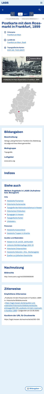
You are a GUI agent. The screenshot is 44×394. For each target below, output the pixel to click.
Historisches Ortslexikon (16, 211)
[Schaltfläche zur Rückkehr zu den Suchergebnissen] (3, 10)
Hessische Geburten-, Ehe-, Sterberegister (23, 252)
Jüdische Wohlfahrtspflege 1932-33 (20, 245)
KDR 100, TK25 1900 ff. (16, 50)
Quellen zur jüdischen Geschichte (19, 255)
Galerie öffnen (35, 59)
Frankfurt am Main (14, 35)
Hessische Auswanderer (16, 230)
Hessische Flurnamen (15, 201)
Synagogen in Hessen (15, 214)
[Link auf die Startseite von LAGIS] (12, 3)
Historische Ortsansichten (17, 248)
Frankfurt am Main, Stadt (16, 42)
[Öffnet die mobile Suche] (39, 10)
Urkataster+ (11, 221)
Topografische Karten (15, 218)
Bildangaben (34, 388)
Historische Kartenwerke (16, 204)
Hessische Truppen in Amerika (18, 233)
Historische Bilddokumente (31, 18)
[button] (41, 2)
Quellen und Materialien (11, 18)
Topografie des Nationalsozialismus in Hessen (24, 208)
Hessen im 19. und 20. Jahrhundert (20, 242)
